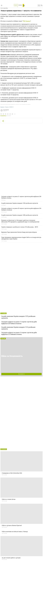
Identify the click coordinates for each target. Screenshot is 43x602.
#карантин (2, 107)
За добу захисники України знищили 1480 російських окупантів (19, 215)
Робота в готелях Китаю (8, 499)
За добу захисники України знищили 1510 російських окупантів (18, 328)
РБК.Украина (26, 21)
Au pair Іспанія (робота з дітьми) (11, 558)
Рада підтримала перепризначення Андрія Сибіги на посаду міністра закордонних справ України (21, 238)
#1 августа (7, 107)
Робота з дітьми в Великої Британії (12, 525)
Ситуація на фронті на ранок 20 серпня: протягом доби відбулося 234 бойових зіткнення (21, 209)
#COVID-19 (11, 107)
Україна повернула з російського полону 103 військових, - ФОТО (19, 227)
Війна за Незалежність (12, 356)
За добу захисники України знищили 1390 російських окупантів (19, 203)
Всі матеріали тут (21, 374)
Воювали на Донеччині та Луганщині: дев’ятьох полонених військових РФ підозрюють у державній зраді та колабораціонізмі (20, 221)
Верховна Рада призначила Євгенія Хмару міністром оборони (19, 232)
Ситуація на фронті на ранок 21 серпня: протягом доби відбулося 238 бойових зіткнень (21, 197)
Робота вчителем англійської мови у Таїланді (15, 531)
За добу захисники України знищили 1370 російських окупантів (18, 317)
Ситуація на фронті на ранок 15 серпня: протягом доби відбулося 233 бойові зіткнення (19, 322)
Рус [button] (39, 5)
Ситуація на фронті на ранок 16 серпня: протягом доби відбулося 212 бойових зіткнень (19, 333)
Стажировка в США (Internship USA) (12, 473)
